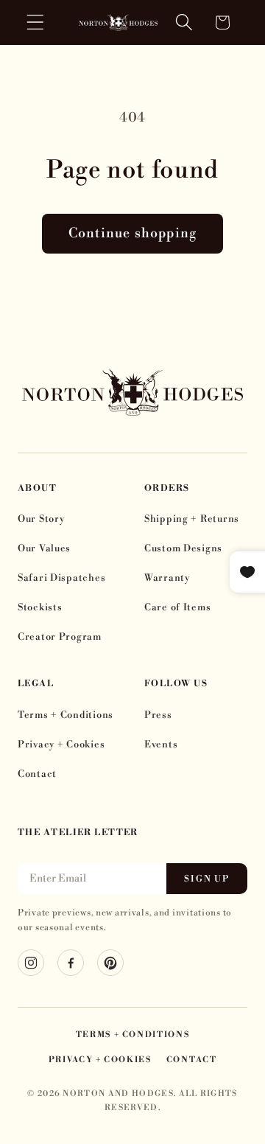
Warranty (167, 578)
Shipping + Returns (191, 519)
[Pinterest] (110, 962)
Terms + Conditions (65, 715)
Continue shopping (132, 233)
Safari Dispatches (61, 578)
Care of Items (177, 607)
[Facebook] (70, 962)
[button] (35, 22)
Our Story (41, 519)
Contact (37, 774)
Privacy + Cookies (61, 744)
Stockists (40, 607)
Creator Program (60, 637)
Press (158, 715)
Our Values (44, 548)
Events (160, 744)
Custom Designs (183, 548)
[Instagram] (31, 962)
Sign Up (207, 879)
